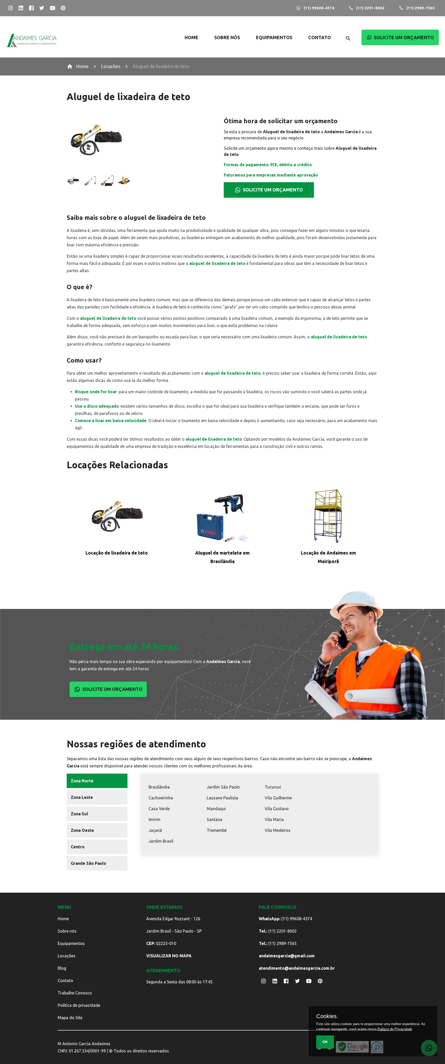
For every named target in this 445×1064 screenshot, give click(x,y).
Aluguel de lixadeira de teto (161, 66)
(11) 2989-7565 (420, 8)
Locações (66, 955)
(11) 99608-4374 (319, 8)
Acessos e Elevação (289, 46)
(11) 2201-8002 (370, 8)
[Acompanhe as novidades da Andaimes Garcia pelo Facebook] (31, 8)
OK (325, 1042)
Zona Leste (82, 797)
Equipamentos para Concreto (289, 88)
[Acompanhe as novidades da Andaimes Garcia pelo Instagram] (10, 8)
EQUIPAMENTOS (274, 37)
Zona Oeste (82, 830)
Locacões (110, 66)
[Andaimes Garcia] (32, 51)
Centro (77, 846)
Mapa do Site (70, 1017)
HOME (191, 37)
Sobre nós (67, 931)
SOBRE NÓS (227, 37)
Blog (62, 968)
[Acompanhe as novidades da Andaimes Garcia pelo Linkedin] (21, 8)
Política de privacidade (79, 1005)
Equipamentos (71, 943)
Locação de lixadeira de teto (116, 552)
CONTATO (319, 37)
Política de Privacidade (395, 1029)
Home (82, 66)
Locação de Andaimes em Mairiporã (328, 557)
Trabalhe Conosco (75, 993)
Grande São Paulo (88, 863)
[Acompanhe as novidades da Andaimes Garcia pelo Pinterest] (63, 8)
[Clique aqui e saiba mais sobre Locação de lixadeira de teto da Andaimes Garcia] (117, 517)
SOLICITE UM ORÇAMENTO (404, 37)
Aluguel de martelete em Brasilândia (222, 557)
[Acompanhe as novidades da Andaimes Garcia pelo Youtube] (52, 8)
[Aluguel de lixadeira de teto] (73, 181)
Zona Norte (82, 780)
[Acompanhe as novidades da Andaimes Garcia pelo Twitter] (42, 8)
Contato (65, 980)
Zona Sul (79, 813)
